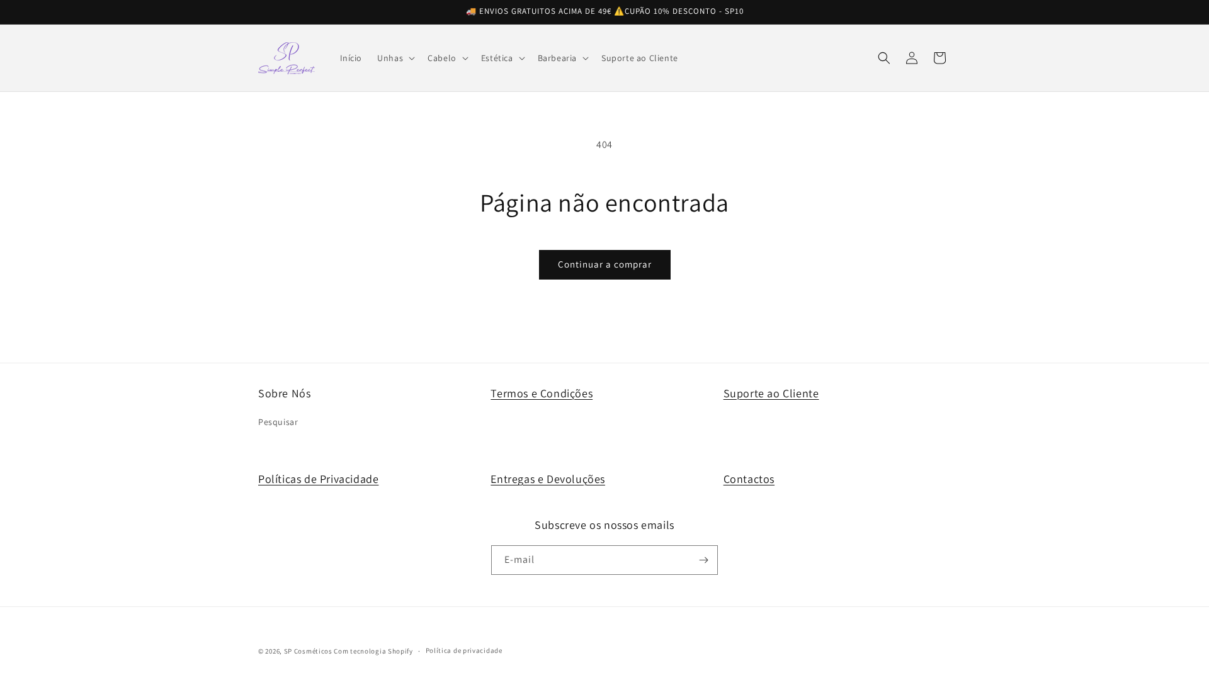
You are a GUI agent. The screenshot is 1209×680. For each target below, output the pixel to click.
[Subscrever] (703, 560)
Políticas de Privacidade (318, 479)
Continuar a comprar (605, 264)
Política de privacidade (464, 650)
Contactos (749, 479)
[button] (395, 58)
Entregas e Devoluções (548, 479)
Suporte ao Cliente (771, 393)
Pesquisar (278, 422)
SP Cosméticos (308, 651)
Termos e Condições (542, 393)
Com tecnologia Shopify (373, 651)
